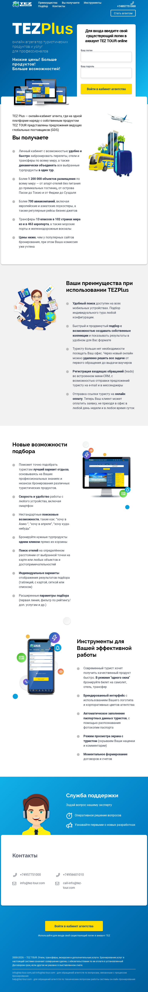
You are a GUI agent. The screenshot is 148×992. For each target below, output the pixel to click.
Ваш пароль (87, 66)
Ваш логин (86, 50)
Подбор (43, 6)
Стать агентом (123, 13)
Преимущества (47, 2)
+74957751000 (126, 6)
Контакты (58, 6)
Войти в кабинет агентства (74, 926)
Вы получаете (70, 2)
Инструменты (92, 2)
